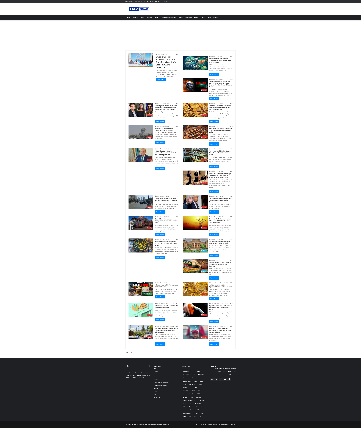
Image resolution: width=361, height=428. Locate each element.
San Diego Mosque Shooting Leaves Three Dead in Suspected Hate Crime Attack (166, 330)
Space (202, 413)
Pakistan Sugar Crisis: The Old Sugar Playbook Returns (166, 286)
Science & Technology (185, 17)
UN (195, 416)
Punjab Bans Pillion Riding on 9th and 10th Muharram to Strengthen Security (166, 200)
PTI (201, 406)
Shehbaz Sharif (187, 413)
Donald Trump (187, 381)
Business (149, 17)
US (200, 416)
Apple (198, 371)
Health (196, 17)
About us (232, 424)
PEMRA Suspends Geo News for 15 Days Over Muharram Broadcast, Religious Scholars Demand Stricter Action (220, 84)
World (142, 17)
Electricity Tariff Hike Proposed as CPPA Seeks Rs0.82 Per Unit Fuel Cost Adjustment (220, 221)
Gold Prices (192, 384)
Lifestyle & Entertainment (168, 17)
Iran (199, 390)
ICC (191, 387)
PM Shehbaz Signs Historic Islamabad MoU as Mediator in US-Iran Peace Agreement (166, 153)
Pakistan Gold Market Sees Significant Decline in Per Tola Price (220, 286)
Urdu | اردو (216, 17)
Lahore (185, 397)
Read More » (161, 79)
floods (195, 381)
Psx (196, 406)
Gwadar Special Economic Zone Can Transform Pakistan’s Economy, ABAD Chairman (166, 62)
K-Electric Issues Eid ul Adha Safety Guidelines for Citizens (166, 307)
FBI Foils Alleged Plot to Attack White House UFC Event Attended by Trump (220, 200)
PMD (190, 403)
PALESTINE (203, 400)
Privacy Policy (225, 424)
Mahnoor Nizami (214, 283)
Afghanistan (186, 371)
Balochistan (186, 374)
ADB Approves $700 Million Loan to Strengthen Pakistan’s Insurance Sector (220, 153)
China (193, 378)
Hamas (200, 384)
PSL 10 (190, 406)
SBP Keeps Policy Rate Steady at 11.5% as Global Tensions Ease (219, 242)
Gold (184, 384)
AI (193, 371)
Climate (203, 17)
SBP (198, 410)
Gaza (201, 381)
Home (128, 17)
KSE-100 (198, 394)
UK (190, 416)
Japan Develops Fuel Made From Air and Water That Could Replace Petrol (220, 307)
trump (184, 416)
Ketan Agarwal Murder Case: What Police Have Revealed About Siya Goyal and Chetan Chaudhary (166, 107)
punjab (185, 410)
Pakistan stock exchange (189, 400)
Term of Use (216, 424)
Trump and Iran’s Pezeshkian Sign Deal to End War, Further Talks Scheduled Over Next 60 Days (220, 175)
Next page (129, 352)
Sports (156, 17)
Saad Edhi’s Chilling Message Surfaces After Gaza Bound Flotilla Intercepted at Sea (220, 330)
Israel (184, 394)
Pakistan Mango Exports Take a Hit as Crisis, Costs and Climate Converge (220, 264)
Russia (191, 410)
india (193, 390)
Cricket (200, 378)
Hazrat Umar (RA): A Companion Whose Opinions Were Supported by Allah (166, 243)
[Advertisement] (180, 34)
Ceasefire (185, 378)
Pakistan (135, 17)
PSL (184, 406)
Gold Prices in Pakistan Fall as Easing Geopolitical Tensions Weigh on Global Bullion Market (220, 107)
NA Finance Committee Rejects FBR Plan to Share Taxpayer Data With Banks (220, 130)
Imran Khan (186, 390)
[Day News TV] (139, 9)
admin (158, 54)
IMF (196, 387)
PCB (184, 403)
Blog (209, 17)
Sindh (196, 413)
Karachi (191, 394)
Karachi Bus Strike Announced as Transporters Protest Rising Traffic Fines (166, 221)
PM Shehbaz (198, 403)
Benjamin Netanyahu (198, 374)
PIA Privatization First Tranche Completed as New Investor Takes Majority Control (220, 60)
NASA (191, 397)
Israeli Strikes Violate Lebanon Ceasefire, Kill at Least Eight (164, 129)
